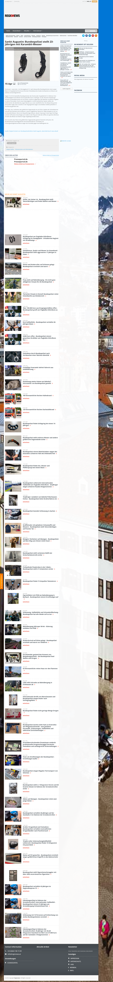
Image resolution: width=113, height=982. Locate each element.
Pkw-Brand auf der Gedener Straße (86, 57)
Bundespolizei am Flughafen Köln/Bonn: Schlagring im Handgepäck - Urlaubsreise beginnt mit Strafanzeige (66, 57)
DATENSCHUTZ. (75, 961)
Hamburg (38, 35)
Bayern (18, 35)
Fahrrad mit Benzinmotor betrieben (85, 48)
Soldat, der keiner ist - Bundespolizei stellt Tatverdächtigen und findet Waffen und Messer (66, 48)
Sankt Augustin (11, 143)
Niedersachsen (63, 35)
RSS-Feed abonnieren (1, 581)
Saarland (16, 36)
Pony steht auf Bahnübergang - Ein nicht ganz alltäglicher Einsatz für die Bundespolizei (66, 82)
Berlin (22, 35)
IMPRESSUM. (74, 958)
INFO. (72, 970)
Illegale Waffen (10, 149)
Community (16, 1)
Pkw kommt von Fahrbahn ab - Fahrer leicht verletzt (87, 61)
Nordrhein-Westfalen (72, 35)
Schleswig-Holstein (36, 36)
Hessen (43, 35)
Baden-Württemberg (10, 35)
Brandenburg (27, 35)
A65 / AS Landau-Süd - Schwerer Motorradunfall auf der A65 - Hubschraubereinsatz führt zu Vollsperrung (87, 66)
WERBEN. (73, 967)
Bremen (33, 35)
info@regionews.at (14, 954)
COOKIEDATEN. (12, 963)
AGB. (72, 964)
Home (8, 31)
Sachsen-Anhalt (27, 36)
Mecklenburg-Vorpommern (52, 35)
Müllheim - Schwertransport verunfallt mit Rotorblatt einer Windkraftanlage (87, 53)
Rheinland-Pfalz (9, 36)
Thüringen (44, 36)
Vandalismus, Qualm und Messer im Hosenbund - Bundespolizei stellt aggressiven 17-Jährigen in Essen (65, 66)
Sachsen (21, 36)
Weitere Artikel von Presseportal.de (51, 155)
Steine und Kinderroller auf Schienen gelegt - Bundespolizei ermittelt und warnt (66, 74)
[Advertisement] (68, 15)
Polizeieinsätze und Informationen (24, 149)
